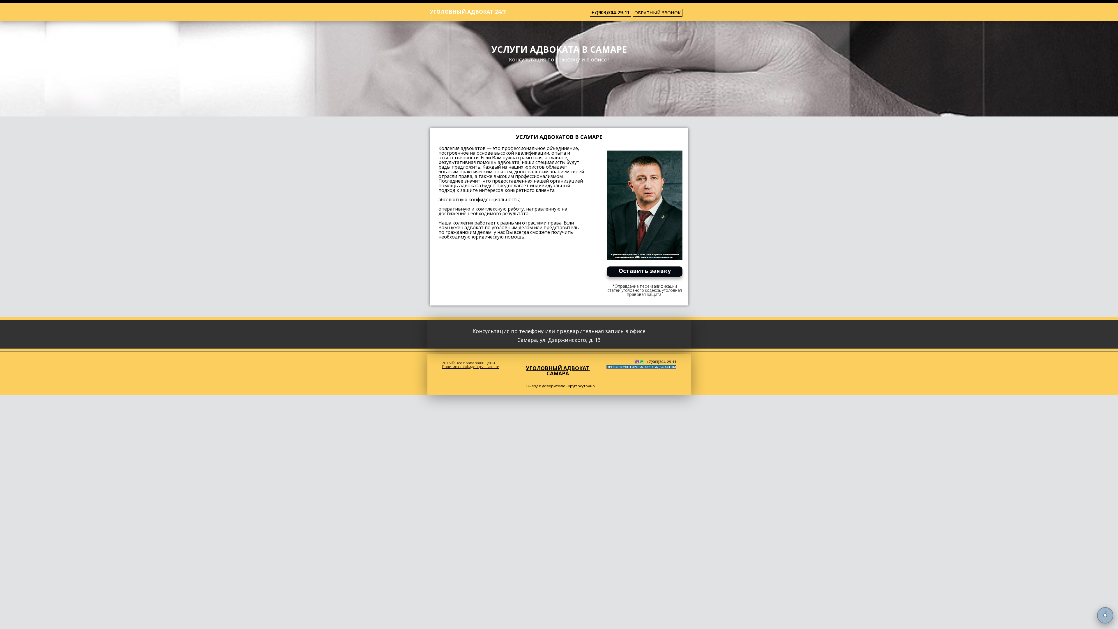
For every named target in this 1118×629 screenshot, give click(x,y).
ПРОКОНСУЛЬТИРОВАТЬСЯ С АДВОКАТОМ (641, 367)
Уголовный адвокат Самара (558, 371)
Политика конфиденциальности (470, 366)
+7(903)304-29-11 (610, 12)
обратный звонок (657, 12)
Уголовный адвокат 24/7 (468, 11)
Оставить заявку (645, 271)
